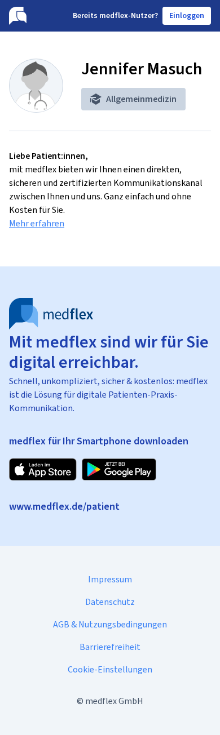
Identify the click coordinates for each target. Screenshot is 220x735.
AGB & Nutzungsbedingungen (110, 624)
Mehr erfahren (36, 223)
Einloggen (186, 15)
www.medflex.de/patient (64, 506)
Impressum (110, 579)
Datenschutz (110, 602)
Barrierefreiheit (110, 647)
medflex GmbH (114, 701)
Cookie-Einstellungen (110, 669)
